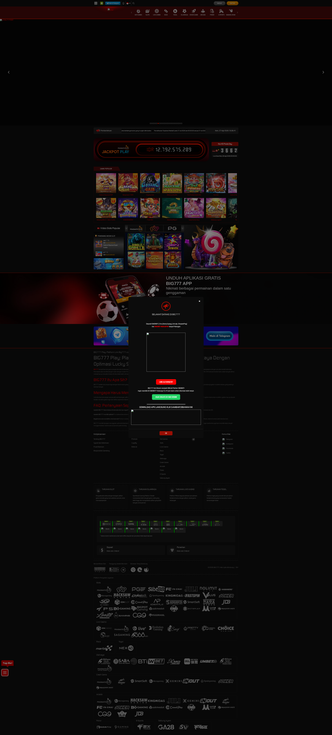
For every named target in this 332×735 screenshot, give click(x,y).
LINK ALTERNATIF (166, 382)
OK (166, 433)
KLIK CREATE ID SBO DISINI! (166, 397)
